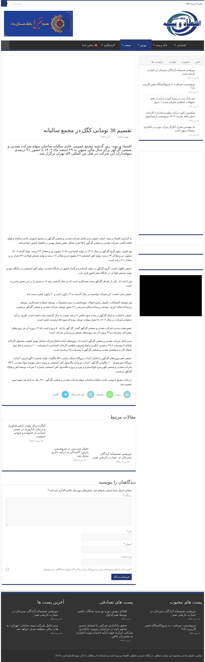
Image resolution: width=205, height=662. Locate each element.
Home (197, 44)
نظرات (172, 61)
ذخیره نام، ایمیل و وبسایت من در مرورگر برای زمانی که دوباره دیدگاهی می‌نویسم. (87, 569)
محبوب (186, 61)
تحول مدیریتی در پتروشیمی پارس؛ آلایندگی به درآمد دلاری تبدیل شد (69, 452)
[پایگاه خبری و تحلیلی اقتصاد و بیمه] (182, 22)
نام (129, 531)
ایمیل (128, 543)
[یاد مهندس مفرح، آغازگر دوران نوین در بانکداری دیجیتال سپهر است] (199, 127)
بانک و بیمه (161, 45)
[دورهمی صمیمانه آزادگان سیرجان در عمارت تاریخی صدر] (199, 70)
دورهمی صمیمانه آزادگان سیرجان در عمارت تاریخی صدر (112, 455)
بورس (143, 45)
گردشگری (109, 45)
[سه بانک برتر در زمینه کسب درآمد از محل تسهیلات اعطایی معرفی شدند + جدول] (199, 99)
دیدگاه (127, 495)
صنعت (127, 45)
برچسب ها (157, 61)
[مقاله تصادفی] (5, 45)
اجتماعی (181, 45)
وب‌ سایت (126, 556)
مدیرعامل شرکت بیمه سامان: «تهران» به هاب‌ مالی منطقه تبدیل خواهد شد (32, 627)
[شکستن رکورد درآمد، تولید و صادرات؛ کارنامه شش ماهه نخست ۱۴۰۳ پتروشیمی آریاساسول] (199, 113)
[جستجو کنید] (4, 4)
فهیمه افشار (123, 137)
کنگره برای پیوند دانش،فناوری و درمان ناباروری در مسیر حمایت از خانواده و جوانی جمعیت (26, 431)
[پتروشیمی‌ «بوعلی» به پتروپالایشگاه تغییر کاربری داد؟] (199, 84)
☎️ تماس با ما (89, 45)
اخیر (197, 61)
